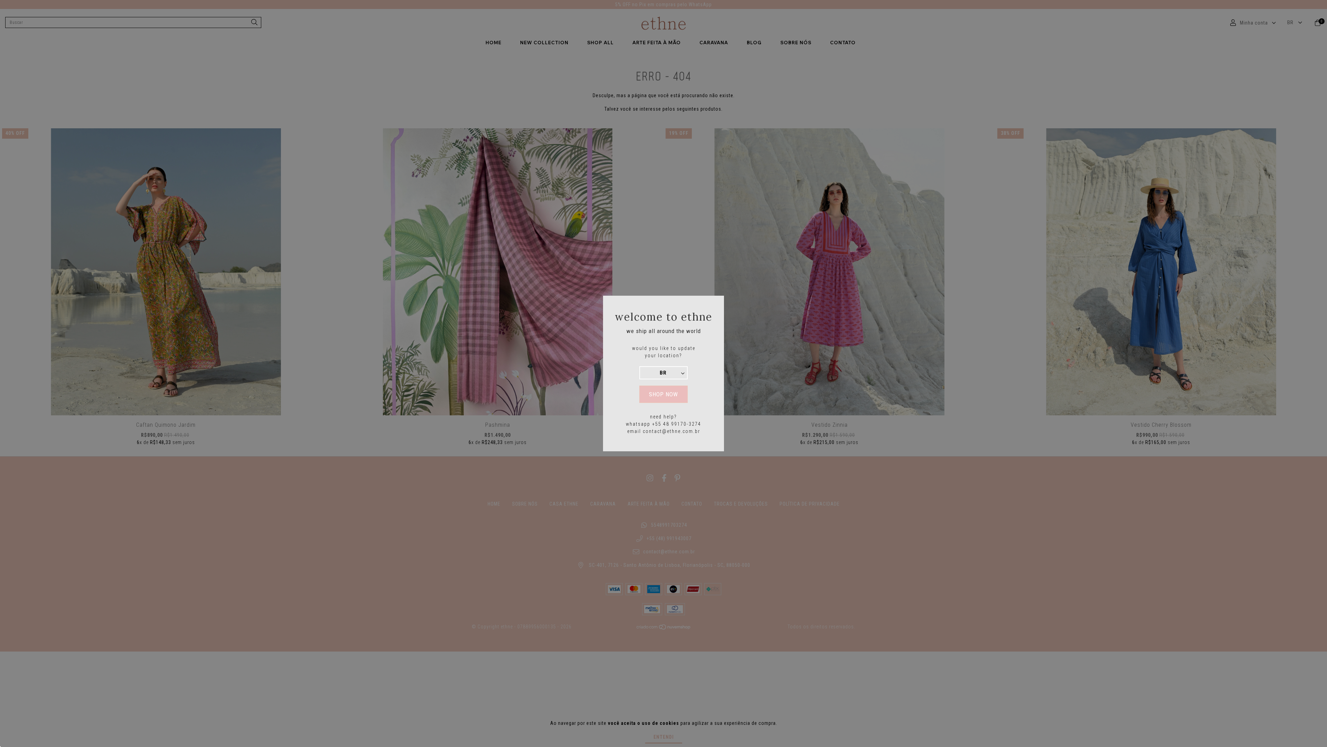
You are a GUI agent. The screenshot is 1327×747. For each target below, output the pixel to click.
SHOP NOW (663, 394)
